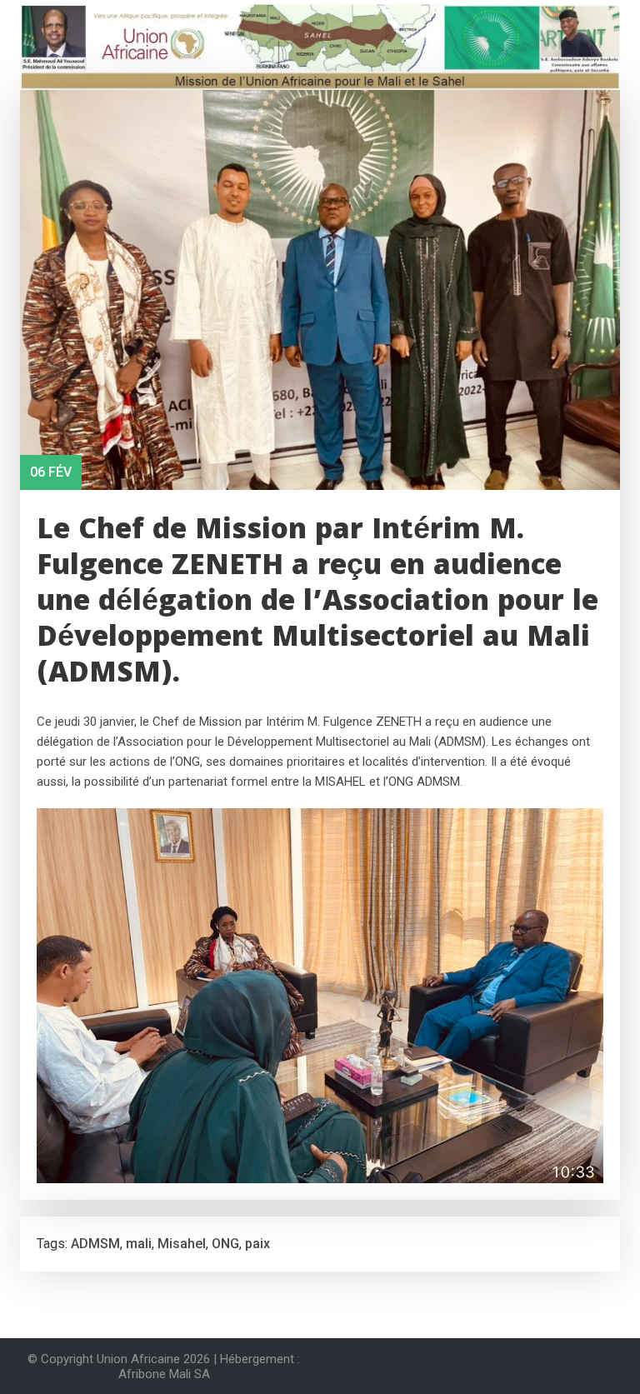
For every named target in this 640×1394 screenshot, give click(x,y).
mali (139, 1244)
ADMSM (95, 1244)
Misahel (182, 1244)
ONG (225, 1244)
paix (257, 1244)
